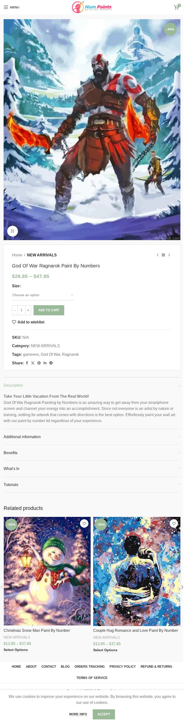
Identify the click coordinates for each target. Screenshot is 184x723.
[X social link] (33, 363)
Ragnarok (70, 354)
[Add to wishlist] (84, 523)
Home (17, 255)
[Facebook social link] (27, 363)
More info (78, 714)
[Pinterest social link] (39, 363)
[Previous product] (158, 255)
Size (16, 286)
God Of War (50, 354)
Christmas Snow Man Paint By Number (37, 630)
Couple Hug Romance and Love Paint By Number (135, 630)
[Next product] (169, 255)
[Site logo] (92, 7)
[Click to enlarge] (12, 231)
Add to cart (48, 310)
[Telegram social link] (51, 363)
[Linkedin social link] (45, 363)
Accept (104, 714)
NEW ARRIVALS (42, 255)
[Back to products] (163, 255)
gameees (31, 354)
